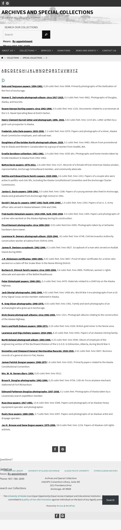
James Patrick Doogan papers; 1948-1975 (24, 362)
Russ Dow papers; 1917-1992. (17, 402)
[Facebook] (3, 3)
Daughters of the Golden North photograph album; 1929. (33, 142)
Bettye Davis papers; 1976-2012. (19, 164)
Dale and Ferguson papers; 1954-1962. (22, 86)
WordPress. (70, 505)
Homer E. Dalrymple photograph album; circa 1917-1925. (33, 97)
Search (110, 500)
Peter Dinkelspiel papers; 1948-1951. (21, 281)
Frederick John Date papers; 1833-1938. (23, 131)
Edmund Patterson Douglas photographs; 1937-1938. (31, 391)
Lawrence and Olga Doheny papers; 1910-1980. (27, 332)
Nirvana (60, 505)
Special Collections (32, 57)
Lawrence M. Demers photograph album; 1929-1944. (30, 236)
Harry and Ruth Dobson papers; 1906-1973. (25, 326)
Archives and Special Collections (47, 12)
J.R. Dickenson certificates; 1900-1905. (22, 258)
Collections (13, 57)
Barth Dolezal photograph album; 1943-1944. (26, 339)
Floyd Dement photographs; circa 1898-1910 (25, 225)
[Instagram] (7, 3)
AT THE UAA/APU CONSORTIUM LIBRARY (21, 17)
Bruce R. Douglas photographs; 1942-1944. (25, 380)
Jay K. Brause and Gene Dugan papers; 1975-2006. (29, 425)
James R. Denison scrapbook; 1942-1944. (24, 247)
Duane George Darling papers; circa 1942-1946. (27, 108)
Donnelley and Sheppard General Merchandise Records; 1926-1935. (38, 350)
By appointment (22, 41)
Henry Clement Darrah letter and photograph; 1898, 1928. (33, 119)
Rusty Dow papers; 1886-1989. (18, 413)
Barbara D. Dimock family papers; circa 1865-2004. (29, 270)
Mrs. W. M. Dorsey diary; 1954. (18, 373)
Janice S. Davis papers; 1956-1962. (20, 191)
